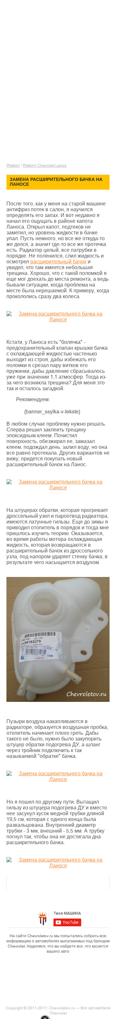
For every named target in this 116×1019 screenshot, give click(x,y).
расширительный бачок (58, 261)
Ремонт (13, 165)
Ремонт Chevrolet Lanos (44, 165)
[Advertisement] (58, 97)
